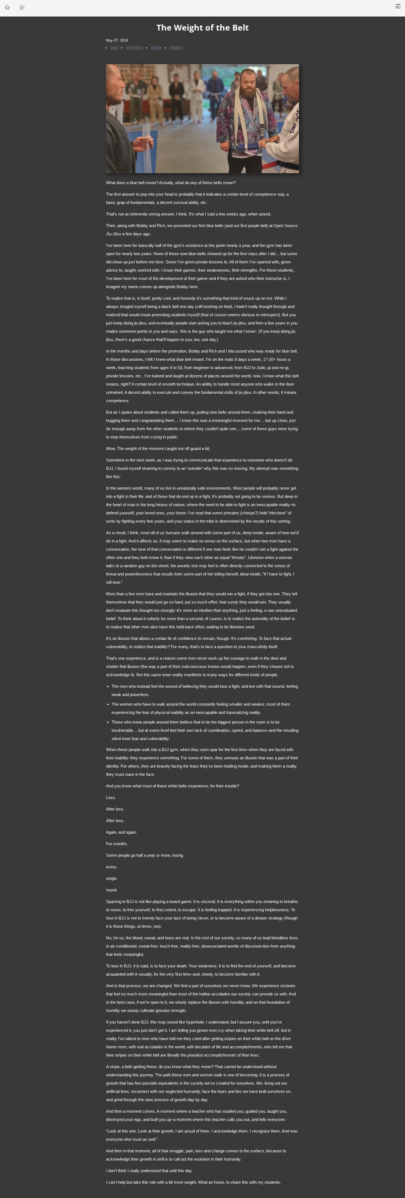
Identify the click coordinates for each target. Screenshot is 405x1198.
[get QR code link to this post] (398, 6)
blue (114, 48)
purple (156, 48)
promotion (134, 48)
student (176, 48)
